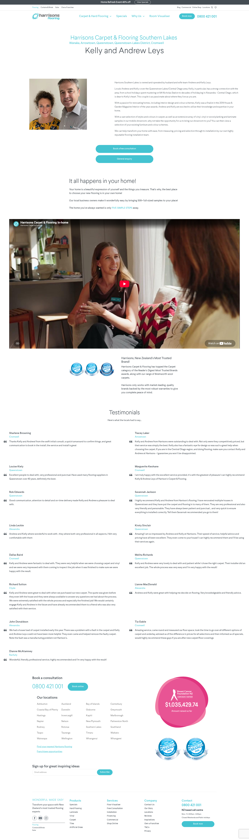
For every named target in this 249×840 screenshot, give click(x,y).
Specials (121, 16)
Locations (206, 7)
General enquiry (124, 159)
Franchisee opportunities (49, 752)
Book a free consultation (124, 149)
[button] (95, 16)
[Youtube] (40, 818)
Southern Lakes (93, 727)
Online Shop (196, 7)
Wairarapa (42, 739)
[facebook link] (34, 818)
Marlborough (117, 715)
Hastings (41, 715)
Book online (78, 687)
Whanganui (91, 739)
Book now (187, 16)
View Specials (142, 2)
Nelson (64, 721)
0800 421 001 (207, 16)
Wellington (66, 739)
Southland (116, 727)
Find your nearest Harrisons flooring (54, 747)
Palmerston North (119, 721)
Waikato (115, 733)
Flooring (35, 7)
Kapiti (89, 715)
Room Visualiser (159, 16)
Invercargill (66, 715)
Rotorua (65, 727)
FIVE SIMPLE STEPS (122, 208)
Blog (178, 7)
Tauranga (65, 733)
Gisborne (90, 710)
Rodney (41, 727)
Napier (40, 721)
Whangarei (116, 739)
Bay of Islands (93, 704)
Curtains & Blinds (47, 7)
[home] (55, 16)
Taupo (40, 733)
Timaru (89, 733)
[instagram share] (46, 818)
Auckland (66, 704)
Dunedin (65, 710)
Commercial (186, 7)
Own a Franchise (67, 7)
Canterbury (116, 704)
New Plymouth (93, 721)
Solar (57, 7)
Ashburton (42, 704)
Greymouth (116, 710)
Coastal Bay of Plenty (47, 710)
